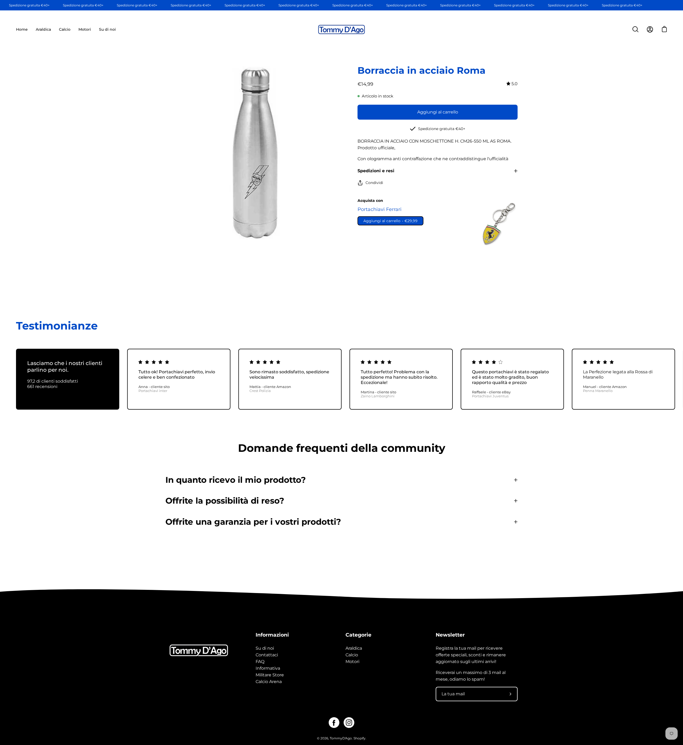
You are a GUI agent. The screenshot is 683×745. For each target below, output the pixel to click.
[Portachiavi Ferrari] (498, 224)
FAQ (260, 661)
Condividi (374, 182)
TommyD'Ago (341, 738)
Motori (352, 661)
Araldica (354, 648)
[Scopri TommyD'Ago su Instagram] (349, 722)
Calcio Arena (269, 681)
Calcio (352, 654)
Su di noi (265, 648)
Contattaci (267, 654)
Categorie (358, 635)
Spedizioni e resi (376, 170)
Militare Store (270, 674)
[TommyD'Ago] (341, 29)
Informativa (268, 668)
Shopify (360, 738)
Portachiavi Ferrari (380, 209)
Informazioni (272, 635)
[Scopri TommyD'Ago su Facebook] (334, 722)
